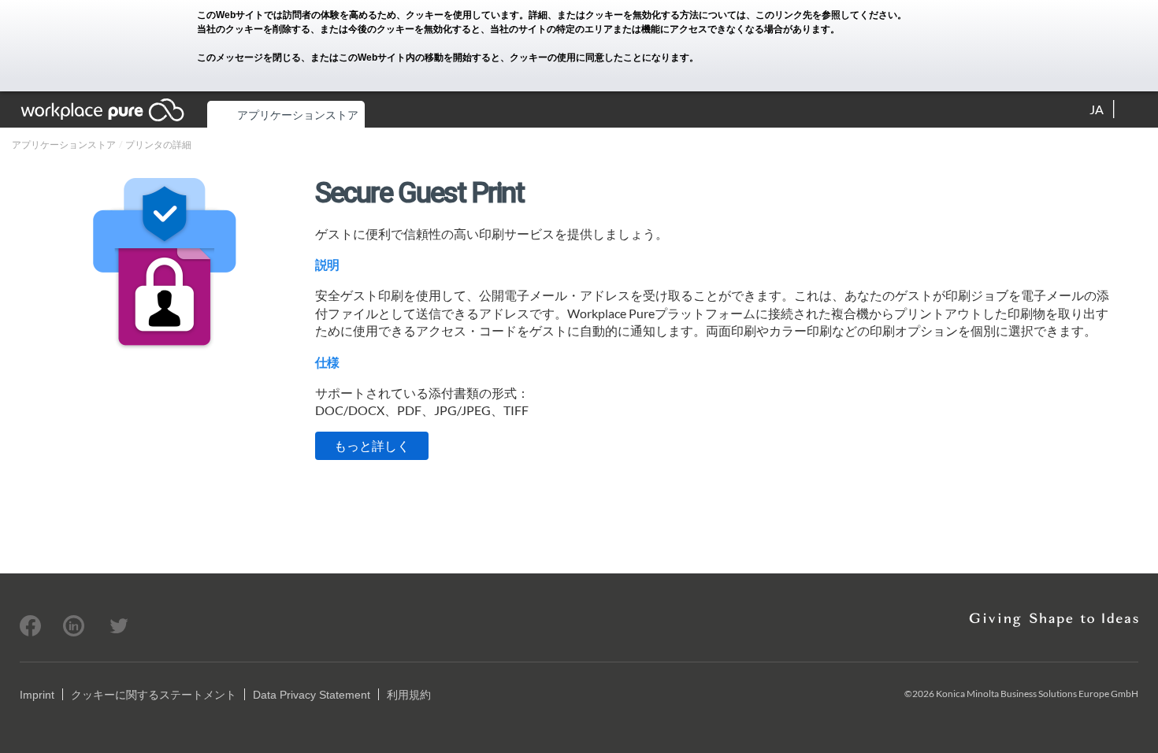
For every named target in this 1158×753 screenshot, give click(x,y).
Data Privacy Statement (311, 694)
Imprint (37, 694)
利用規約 (409, 694)
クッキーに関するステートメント (153, 694)
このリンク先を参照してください (826, 14)
